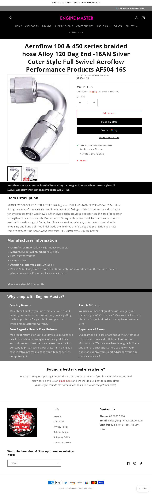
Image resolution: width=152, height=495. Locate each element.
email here (65, 380)
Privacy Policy (61, 426)
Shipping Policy (62, 437)
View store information (92, 153)
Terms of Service (63, 442)
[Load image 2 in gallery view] (30, 174)
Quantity (81, 96)
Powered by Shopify (85, 488)
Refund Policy (61, 432)
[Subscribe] (57, 463)
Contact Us (37, 284)
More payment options (109, 137)
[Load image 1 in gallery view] (14, 174)
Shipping (93, 91)
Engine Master (71, 488)
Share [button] (83, 160)
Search (57, 416)
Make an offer (109, 121)
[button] (10, 18)
